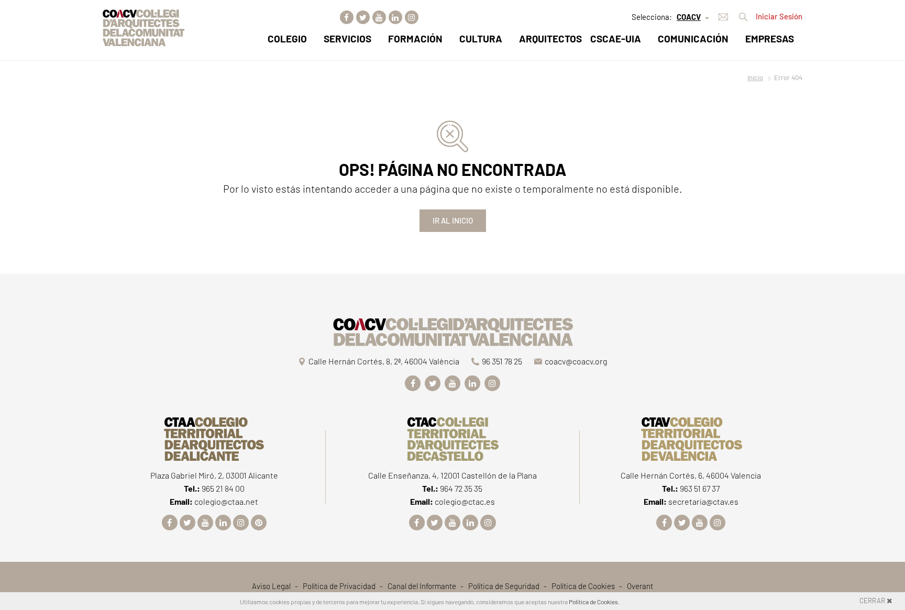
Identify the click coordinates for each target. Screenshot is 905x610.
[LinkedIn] (395, 17)
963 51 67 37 (700, 488)
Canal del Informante (422, 586)
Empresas (769, 38)
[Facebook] (347, 17)
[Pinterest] (259, 522)
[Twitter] (363, 17)
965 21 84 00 (223, 488)
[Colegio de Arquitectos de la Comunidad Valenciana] (452, 330)
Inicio (755, 77)
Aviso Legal (271, 586)
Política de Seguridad (503, 586)
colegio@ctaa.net (226, 501)
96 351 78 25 (502, 361)
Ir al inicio (453, 220)
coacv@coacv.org (576, 361)
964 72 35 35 (461, 488)
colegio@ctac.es (465, 501)
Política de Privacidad (339, 586)
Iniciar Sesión (779, 16)
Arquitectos (550, 38)
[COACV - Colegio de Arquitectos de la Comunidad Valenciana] (143, 26)
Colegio (287, 38)
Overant (640, 586)
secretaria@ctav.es (703, 501)
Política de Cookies (583, 586)
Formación (415, 38)
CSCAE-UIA (615, 38)
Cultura (480, 38)
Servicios (347, 38)
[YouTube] (379, 17)
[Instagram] (411, 17)
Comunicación (693, 38)
